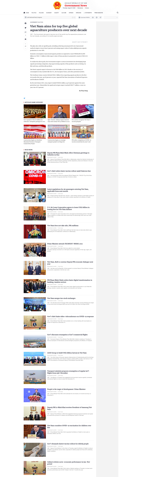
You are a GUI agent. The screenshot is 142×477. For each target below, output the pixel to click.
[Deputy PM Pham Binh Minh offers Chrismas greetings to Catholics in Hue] (35, 159)
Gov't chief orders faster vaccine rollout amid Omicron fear (69, 171)
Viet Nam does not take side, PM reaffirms (62, 226)
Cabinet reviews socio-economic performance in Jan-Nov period (68, 463)
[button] (72, 17)
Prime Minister (98, 12)
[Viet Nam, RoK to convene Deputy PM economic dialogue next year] (35, 268)
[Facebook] (97, 17)
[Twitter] (101, 17)
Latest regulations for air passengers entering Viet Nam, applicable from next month (68, 190)
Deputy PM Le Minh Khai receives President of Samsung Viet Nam (69, 408)
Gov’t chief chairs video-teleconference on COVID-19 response (70, 316)
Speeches (78, 12)
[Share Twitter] (25, 28)
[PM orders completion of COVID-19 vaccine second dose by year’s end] (83, 132)
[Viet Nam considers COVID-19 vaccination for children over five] (35, 432)
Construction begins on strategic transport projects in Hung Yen (57, 141)
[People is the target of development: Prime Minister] (35, 395)
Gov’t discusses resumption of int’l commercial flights (67, 335)
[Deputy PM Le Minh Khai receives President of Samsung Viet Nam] (35, 413)
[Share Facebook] (25, 23)
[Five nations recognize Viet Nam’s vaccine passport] (83, 111)
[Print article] (25, 39)
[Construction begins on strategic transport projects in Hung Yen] (59, 132)
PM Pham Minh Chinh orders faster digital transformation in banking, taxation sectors (69, 281)
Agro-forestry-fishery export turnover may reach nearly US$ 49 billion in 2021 (59, 120)
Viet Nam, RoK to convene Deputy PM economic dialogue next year (70, 263)
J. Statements (88, 12)
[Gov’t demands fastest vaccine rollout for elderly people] (35, 450)
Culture (64, 12)
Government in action (36, 22)
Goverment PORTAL (85, 17)
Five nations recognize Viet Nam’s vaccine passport (81, 120)
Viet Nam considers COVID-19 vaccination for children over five (69, 427)
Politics (34, 12)
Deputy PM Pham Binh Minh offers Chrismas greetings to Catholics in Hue (68, 154)
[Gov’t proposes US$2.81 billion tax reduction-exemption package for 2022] (35, 111)
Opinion (71, 12)
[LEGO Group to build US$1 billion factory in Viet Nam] (35, 359)
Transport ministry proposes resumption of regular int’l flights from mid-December (68, 372)
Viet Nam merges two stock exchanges (61, 298)
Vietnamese (80, 8)
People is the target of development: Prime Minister (66, 389)
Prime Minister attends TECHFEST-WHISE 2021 (65, 244)
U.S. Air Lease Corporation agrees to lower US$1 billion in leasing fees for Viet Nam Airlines (68, 208)
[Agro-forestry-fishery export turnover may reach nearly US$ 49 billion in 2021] (59, 111)
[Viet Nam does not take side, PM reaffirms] (35, 232)
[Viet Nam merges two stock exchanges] (35, 304)
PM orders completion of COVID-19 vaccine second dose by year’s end (81, 141)
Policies (41, 12)
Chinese (87, 8)
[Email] (93, 17)
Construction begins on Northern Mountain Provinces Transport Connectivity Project (33, 141)
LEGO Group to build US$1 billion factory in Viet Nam (67, 353)
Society (56, 12)
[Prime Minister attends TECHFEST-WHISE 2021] (35, 250)
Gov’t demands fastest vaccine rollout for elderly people (68, 444)
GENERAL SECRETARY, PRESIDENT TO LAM (38, 17)
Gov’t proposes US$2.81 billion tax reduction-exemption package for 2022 (34, 120)
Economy (49, 12)
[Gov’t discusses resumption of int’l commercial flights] (35, 341)
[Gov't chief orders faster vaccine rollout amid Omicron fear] (35, 177)
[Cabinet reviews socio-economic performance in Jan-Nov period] (35, 468)
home (27, 12)
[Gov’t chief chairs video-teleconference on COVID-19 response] (35, 322)
